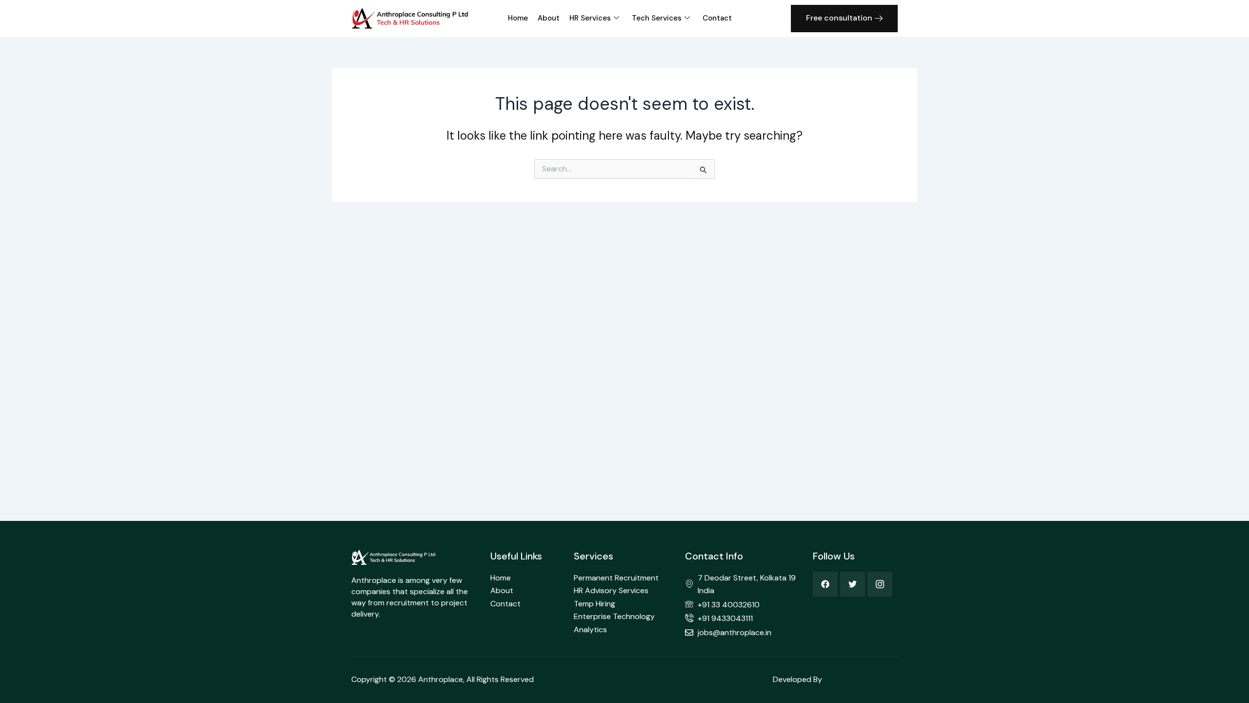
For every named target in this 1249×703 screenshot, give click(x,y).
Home (518, 18)
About (549, 18)
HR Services (590, 18)
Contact (717, 18)
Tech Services (657, 18)
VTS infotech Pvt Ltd (861, 679)
